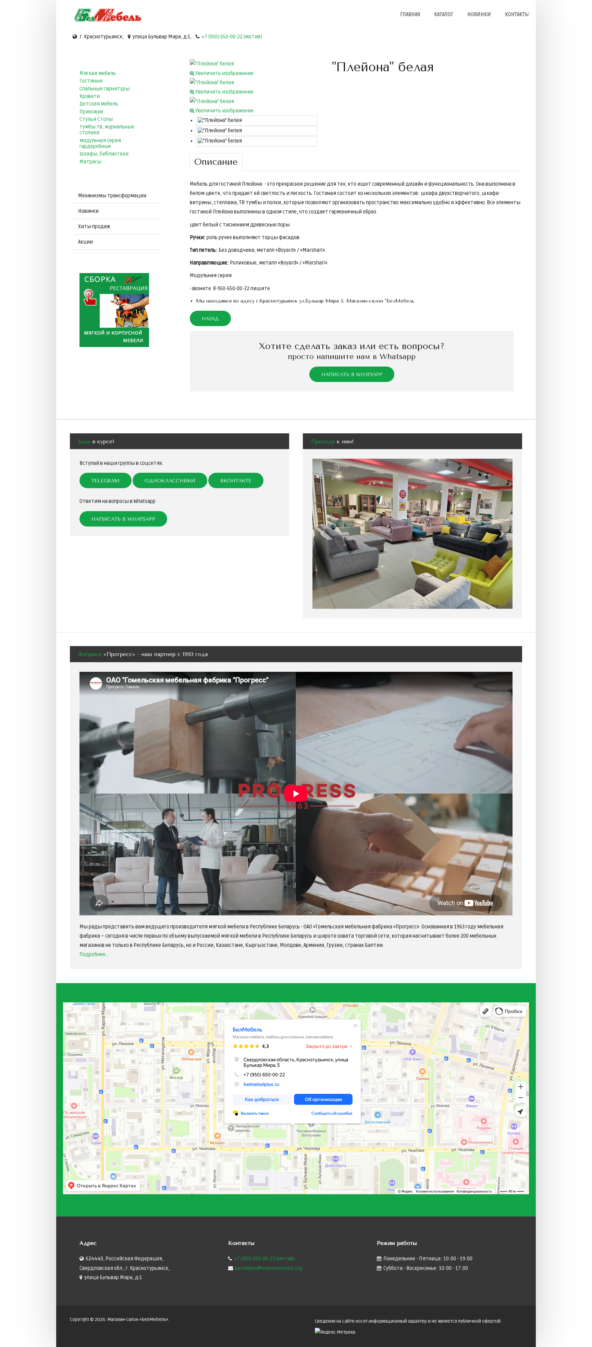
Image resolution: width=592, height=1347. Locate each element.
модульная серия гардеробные (100, 143)
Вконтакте (235, 481)
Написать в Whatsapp (351, 374)
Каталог (443, 14)
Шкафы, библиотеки (103, 154)
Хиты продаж (94, 227)
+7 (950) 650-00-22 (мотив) (231, 37)
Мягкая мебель (97, 73)
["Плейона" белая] (256, 120)
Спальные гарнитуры (104, 89)
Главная (410, 14)
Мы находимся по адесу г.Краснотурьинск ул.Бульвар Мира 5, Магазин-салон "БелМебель (305, 301)
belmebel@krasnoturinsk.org (268, 1268)
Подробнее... (94, 954)
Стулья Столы (96, 119)
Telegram (105, 481)
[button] (323, 534)
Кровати (89, 96)
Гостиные (91, 81)
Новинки (479, 14)
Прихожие (91, 112)
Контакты (517, 14)
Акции (85, 242)
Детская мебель (98, 104)
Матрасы (90, 162)
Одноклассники (170, 481)
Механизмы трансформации (112, 196)
